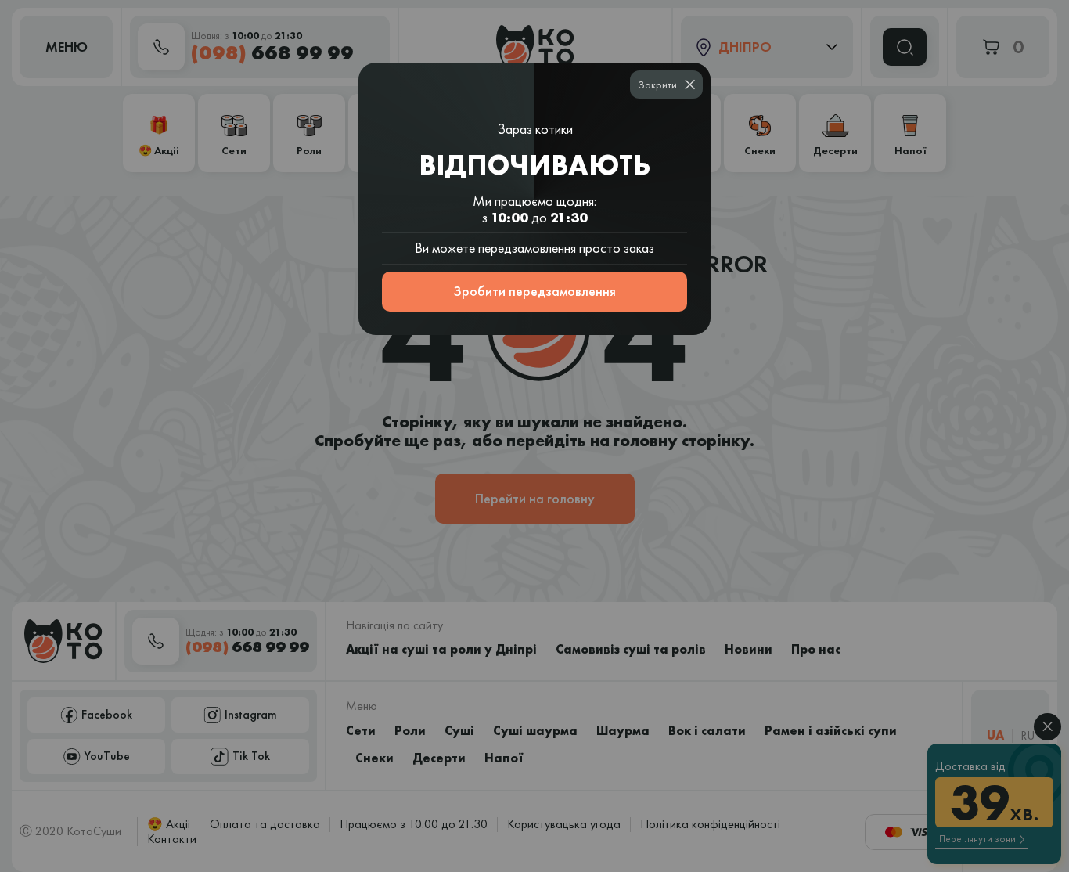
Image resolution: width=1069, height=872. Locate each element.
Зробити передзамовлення (534, 291)
